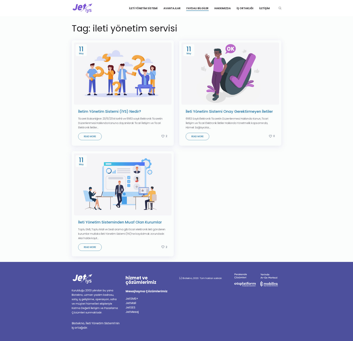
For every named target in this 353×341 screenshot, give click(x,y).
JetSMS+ (132, 298)
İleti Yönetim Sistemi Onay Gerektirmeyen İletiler (229, 111)
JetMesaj (132, 312)
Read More (90, 136)
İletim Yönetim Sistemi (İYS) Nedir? (109, 111)
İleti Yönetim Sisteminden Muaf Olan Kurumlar (120, 222)
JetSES (130, 307)
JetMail (131, 303)
